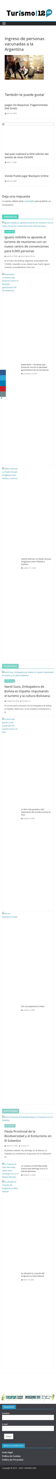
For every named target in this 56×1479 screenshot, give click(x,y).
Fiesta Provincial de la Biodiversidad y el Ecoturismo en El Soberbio (28, 1136)
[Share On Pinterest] (3, 388)
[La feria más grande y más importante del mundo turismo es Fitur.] (10, 814)
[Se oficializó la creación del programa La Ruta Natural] (10, 1276)
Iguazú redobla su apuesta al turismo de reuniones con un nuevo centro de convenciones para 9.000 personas (26, 244)
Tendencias (9, 231)
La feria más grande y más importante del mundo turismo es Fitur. (36, 812)
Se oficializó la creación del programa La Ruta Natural (33, 1274)
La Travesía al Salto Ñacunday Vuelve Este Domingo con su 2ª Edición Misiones (34, 1168)
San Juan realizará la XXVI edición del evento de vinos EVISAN (26, 155)
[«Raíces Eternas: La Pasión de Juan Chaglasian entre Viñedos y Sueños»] (10, 563)
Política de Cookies (11, 1456)
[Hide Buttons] (1, 398)
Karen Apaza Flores (28, 256)
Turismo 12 (26, 701)
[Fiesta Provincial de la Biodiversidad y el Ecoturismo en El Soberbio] (28, 1118)
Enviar (8, 1436)
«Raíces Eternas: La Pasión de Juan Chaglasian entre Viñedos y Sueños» (36, 561)
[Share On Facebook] (3, 372)
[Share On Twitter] (3, 378)
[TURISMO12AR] (28, 7)
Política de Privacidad (12, 1459)
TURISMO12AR (29, 1468)
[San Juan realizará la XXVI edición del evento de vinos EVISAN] (28, 124)
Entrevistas (9, 681)
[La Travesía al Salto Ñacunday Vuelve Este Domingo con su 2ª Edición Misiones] (10, 1170)
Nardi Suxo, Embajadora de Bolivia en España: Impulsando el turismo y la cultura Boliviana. (27, 691)
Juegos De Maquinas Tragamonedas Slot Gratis (26, 106)
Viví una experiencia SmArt (33, 1006)
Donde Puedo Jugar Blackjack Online (26, 176)
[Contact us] (3, 394)
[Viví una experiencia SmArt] (10, 1008)
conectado (29, 201)
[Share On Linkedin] (3, 383)
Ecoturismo (9, 1126)
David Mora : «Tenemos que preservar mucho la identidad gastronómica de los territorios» (35, 367)
